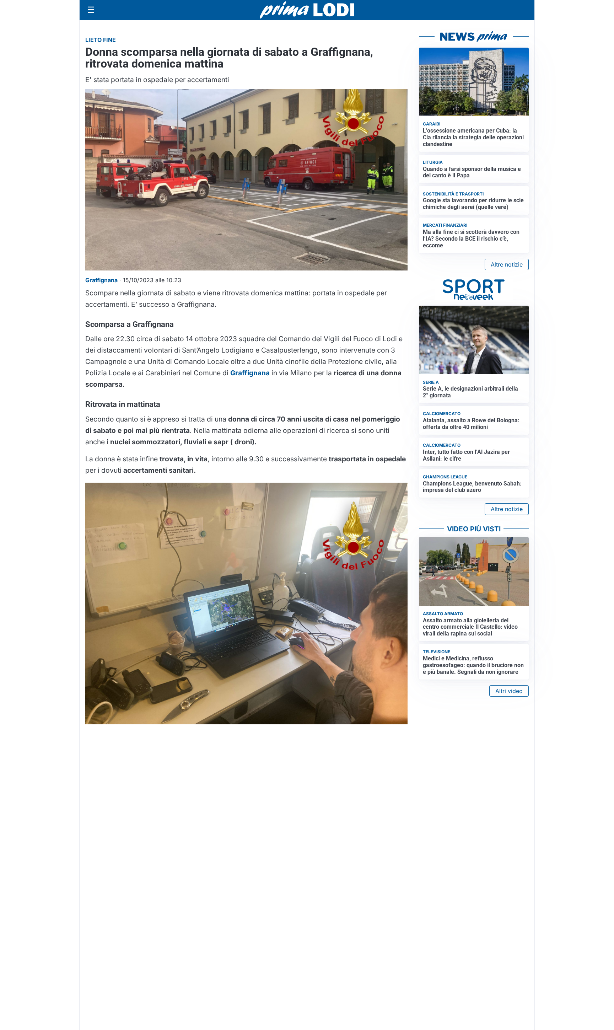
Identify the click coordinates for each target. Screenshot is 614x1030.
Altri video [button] (509, 690)
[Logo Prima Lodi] (307, 9)
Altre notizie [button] (507, 264)
